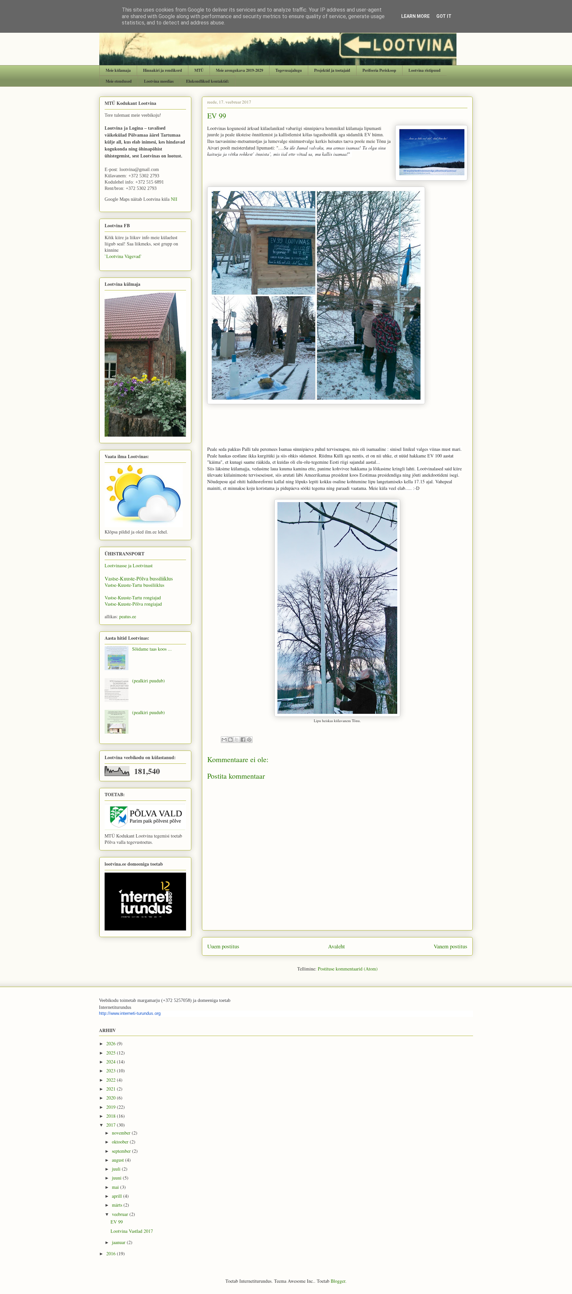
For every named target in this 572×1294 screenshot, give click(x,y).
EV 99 (117, 1222)
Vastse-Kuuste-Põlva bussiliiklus (139, 578)
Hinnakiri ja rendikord (162, 70)
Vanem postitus (450, 946)
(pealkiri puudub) (148, 680)
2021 (111, 1089)
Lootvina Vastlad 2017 (132, 1231)
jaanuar (119, 1242)
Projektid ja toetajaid (332, 70)
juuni (117, 1178)
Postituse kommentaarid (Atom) (348, 969)
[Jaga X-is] (236, 739)
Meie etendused (119, 81)
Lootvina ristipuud (424, 70)
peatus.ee (127, 616)
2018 (111, 1116)
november (122, 1133)
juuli (117, 1169)
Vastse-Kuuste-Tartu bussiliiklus (134, 585)
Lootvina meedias (159, 81)
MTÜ (199, 70)
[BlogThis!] (230, 739)
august (118, 1160)
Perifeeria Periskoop (379, 70)
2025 (111, 1053)
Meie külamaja (118, 70)
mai (116, 1187)
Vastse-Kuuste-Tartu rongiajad (133, 597)
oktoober (121, 1142)
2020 (111, 1098)
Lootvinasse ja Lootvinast (129, 565)
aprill (117, 1196)
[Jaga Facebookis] (243, 739)
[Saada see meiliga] (224, 739)
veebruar (120, 1214)
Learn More (415, 16)
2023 (111, 1070)
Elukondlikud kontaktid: (207, 81)
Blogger (338, 1281)
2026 (111, 1043)
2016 (111, 1253)
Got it (444, 16)
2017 (111, 1125)
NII (174, 199)
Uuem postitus (223, 946)
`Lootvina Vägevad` (123, 256)
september (122, 1151)
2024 (111, 1061)
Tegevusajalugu (288, 70)
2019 (111, 1107)
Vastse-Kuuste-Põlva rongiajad (133, 604)
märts (117, 1205)
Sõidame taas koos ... (152, 649)
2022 (111, 1080)
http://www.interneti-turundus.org (130, 1013)
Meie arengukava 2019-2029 (239, 70)
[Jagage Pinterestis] (249, 739)
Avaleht (336, 946)
